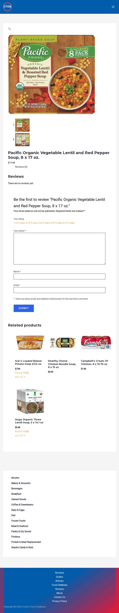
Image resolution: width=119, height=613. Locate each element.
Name (17, 271)
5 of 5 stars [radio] (69, 223)
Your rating (19, 219)
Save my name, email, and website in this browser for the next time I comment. (52, 299)
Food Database (59, 585)
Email (17, 285)
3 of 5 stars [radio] (44, 223)
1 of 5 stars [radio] (19, 223)
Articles (59, 581)
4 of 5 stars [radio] (56, 223)
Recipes (59, 589)
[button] (9, 28)
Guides (59, 576)
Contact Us (59, 597)
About (59, 593)
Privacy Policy (59, 601)
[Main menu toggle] (113, 7)
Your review (20, 231)
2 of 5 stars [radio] (32, 223)
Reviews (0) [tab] (21, 166)
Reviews (59, 572)
